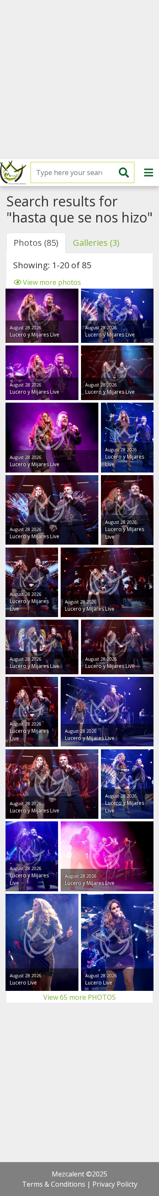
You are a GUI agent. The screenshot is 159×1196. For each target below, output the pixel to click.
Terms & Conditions (53, 1184)
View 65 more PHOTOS (79, 997)
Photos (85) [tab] (36, 242)
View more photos (51, 282)
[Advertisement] (79, 79)
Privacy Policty (114, 1184)
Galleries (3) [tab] (96, 242)
